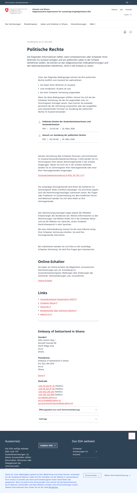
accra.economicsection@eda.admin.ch (55, 403)
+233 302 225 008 (46, 394)
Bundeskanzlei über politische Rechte (57, 310)
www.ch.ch (45, 314)
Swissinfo (44, 306)
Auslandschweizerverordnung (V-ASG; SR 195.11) (60, 175)
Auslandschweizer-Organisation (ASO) (57, 299)
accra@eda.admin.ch (47, 397)
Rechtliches (53, 487)
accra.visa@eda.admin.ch (49, 400)
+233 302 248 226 (46, 391)
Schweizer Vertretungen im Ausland (80, 451)
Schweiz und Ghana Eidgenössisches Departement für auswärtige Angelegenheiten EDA (61, 10)
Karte (40, 375)
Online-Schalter (45, 280)
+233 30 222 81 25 (46, 386)
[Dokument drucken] (125, 31)
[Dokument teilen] (130, 32)
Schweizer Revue (47, 303)
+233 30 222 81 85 (46, 388)
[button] (13, 24)
